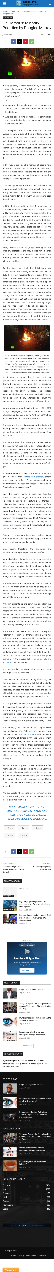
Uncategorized (14, 11)
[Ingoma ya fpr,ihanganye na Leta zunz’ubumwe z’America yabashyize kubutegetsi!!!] (10, 905)
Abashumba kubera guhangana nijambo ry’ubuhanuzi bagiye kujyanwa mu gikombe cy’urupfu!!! (25, 1063)
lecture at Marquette (12, 655)
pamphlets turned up (28, 734)
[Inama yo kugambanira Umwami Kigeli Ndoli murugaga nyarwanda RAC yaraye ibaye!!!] (10, 919)
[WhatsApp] (31, 41)
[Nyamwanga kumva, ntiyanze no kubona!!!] (10, 1165)
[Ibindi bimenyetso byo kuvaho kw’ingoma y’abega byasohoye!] (10, 1036)
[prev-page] (4, 928)
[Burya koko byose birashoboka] (10, 993)
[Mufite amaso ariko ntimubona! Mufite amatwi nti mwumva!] (10, 1022)
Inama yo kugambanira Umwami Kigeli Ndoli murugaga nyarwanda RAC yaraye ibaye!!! (35, 917)
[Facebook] (13, 41)
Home (5, 11)
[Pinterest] (25, 41)
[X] (19, 41)
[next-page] (8, 928)
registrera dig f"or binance (13, 1060)
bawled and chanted (33, 476)
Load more (26, 1046)
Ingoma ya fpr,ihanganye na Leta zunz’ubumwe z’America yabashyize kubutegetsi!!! (34, 904)
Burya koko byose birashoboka (32, 989)
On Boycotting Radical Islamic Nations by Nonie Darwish (13, 869)
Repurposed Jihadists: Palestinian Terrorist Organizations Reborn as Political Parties (33, 1114)
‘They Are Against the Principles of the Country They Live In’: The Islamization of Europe (35, 1006)
